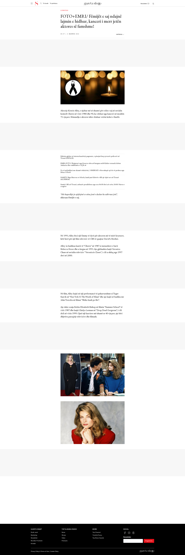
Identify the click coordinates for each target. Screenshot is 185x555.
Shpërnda (119, 34)
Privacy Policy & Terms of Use (40, 551)
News (63, 532)
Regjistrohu (149, 541)
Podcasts (64, 540)
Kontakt (33, 543)
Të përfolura (53, 3)
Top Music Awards (98, 538)
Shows (64, 535)
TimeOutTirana (97, 535)
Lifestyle (64, 10)
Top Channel (96, 532)
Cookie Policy (54, 551)
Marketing (34, 535)
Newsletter (34, 538)
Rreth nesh (34, 532)
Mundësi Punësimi (36, 540)
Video (63, 538)
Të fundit (45, 3)
